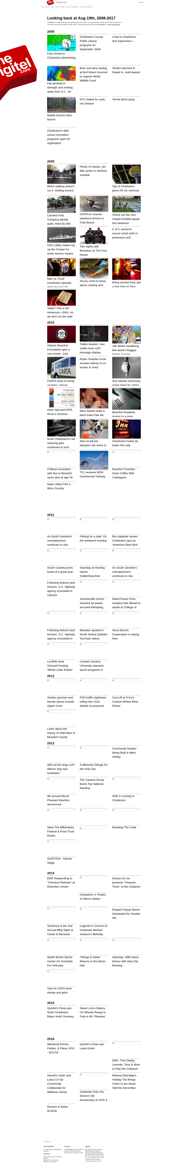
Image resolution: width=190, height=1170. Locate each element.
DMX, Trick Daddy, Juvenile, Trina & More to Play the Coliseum (126, 1064)
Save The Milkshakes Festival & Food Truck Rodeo (60, 831)
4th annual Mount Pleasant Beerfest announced (58, 800)
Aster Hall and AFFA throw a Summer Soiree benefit (59, 414)
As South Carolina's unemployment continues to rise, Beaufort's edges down (124, 576)
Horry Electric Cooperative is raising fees (125, 634)
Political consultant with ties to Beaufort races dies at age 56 (60, 473)
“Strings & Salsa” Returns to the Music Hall (92, 961)
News (52, 7)
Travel (81, 7)
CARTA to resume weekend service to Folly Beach (92, 218)
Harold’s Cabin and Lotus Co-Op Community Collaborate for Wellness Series (59, 1084)
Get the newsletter (49, 1146)
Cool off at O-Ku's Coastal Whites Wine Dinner (125, 701)
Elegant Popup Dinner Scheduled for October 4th (126, 913)
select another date (114, 24)
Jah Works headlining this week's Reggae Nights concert (125, 350)
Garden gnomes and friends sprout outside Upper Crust (60, 701)
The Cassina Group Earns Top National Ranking (92, 784)
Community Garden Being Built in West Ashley (124, 752)
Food (85, 7)
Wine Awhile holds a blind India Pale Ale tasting (92, 415)
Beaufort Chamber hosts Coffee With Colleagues (123, 473)
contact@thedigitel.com (70, 1149)
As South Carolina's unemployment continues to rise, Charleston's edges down (59, 545)
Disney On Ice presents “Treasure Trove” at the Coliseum (126, 882)
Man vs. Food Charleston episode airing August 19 (59, 283)
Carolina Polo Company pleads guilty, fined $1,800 (59, 219)
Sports (68, 7)
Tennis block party (123, 99)
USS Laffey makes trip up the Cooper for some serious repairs (61, 249)
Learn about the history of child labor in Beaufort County (61, 733)
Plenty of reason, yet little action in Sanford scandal (93, 170)
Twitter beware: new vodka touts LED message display (92, 348)
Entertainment (75, 7)
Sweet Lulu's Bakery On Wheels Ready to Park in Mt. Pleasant (93, 1012)
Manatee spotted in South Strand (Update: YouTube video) (94, 634)
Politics (57, 7)
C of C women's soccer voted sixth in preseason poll (125, 233)
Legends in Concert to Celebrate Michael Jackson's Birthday (93, 930)
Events (48, 7)
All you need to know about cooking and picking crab (93, 285)
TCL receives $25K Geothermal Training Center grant (92, 476)
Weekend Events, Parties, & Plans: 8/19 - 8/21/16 (60, 1048)
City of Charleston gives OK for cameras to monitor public (125, 190)
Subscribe (141, 2)
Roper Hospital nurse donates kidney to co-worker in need (93, 363)
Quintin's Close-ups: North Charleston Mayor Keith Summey (60, 1012)
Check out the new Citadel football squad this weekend (125, 219)
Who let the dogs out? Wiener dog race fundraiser (61, 769)
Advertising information (97, 1152)
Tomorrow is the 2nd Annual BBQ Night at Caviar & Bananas (60, 930)
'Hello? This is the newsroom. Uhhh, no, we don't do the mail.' (60, 312)
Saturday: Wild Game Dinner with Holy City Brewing (125, 961)
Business (62, 7)
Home (43, 7)
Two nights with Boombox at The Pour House (93, 250)
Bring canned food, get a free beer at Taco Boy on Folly (126, 286)
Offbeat (90, 7)
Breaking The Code (124, 827)
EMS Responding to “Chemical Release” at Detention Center (61, 882)
